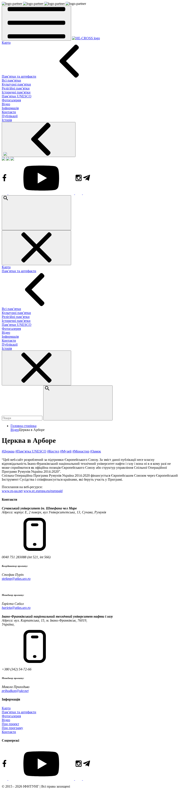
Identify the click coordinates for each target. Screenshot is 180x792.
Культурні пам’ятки (16, 84)
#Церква (8, 451)
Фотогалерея (11, 100)
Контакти (9, 112)
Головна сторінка (23, 426)
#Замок (95, 451)
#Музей (66, 451)
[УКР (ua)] (3, 159)
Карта (6, 42)
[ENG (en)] (8, 159)
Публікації (10, 116)
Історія (7, 120)
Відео (6, 104)
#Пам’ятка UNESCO (30, 451)
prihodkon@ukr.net (15, 691)
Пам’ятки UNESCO (16, 96)
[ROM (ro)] (12, 159)
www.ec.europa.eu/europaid (43, 491)
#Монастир (80, 451)
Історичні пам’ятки (16, 92)
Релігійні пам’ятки (16, 88)
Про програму (12, 728)
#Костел (53, 451)
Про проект (10, 724)
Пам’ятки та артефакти (19, 76)
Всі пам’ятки (11, 80)
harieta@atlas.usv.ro (16, 608)
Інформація (10, 108)
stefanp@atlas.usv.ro (16, 578)
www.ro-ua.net (12, 491)
